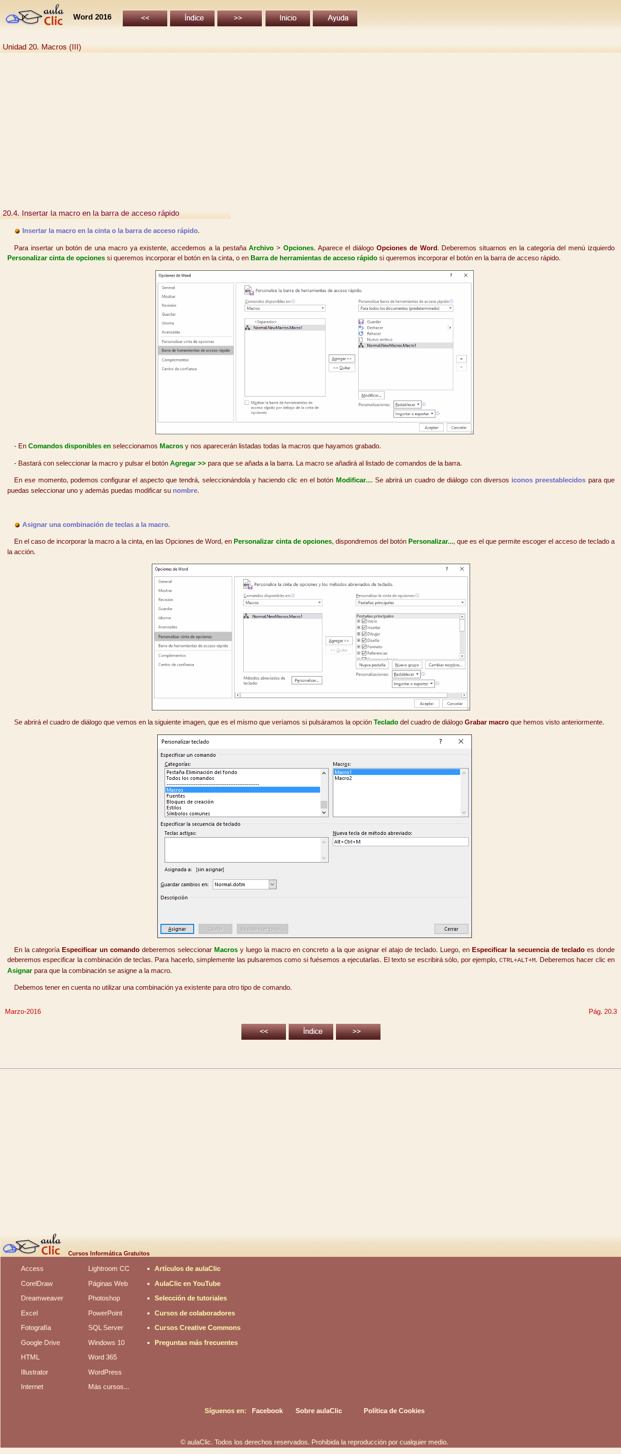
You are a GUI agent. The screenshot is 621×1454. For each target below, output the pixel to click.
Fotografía (36, 1327)
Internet (32, 1386)
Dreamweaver (42, 1298)
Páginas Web (108, 1283)
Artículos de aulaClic (187, 1268)
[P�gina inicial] (35, 23)
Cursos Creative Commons (197, 1327)
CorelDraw (37, 1283)
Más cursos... (108, 1386)
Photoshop (104, 1298)
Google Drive (40, 1342)
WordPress (105, 1372)
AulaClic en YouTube (187, 1283)
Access (32, 1268)
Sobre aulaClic (318, 1410)
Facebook (267, 1410)
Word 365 (102, 1357)
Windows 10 (106, 1342)
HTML (30, 1357)
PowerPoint (105, 1313)
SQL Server (105, 1327)
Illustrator (34, 1372)
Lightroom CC (109, 1268)
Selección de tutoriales (191, 1298)
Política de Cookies (394, 1410)
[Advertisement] (275, 135)
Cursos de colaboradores (195, 1313)
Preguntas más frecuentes (196, 1342)
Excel (29, 1313)
